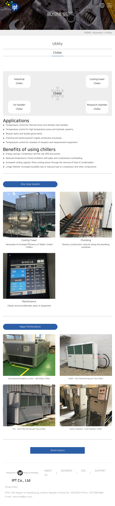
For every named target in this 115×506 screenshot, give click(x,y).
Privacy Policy (11, 487)
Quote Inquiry (57, 450)
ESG (83, 470)
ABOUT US (48, 472)
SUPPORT (100, 470)
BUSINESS (66, 470)
